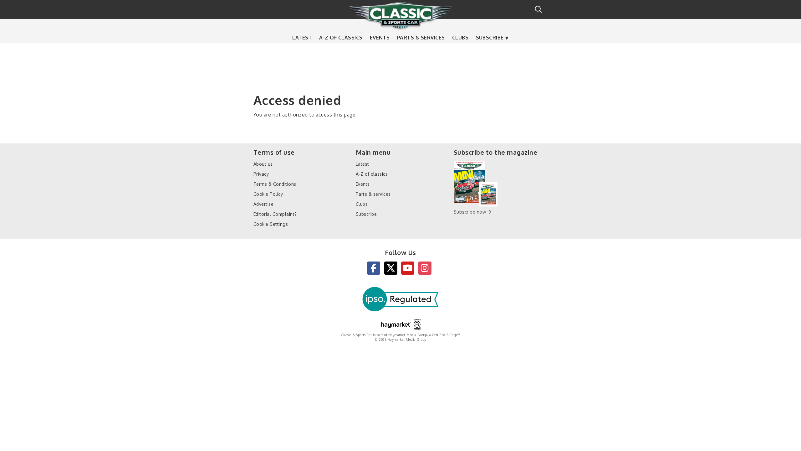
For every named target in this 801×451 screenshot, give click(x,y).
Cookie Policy (268, 194)
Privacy (261, 174)
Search (538, 9)
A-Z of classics (340, 37)
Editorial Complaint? (275, 214)
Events (380, 37)
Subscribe (490, 37)
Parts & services (421, 37)
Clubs (460, 37)
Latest (302, 37)
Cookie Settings (270, 224)
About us (263, 164)
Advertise (263, 204)
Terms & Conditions (274, 184)
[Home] (400, 15)
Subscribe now (470, 212)
